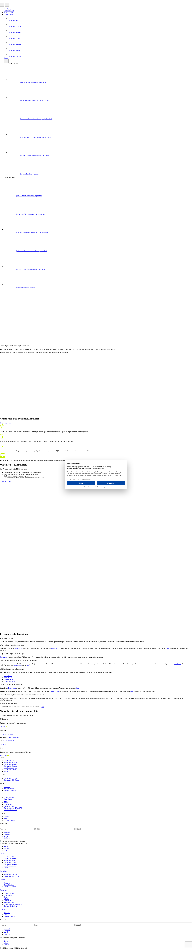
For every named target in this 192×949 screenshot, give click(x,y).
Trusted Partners (9, 788)
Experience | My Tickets (11, 780)
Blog (5, 801)
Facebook (7, 832)
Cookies (6, 850)
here (27, 665)
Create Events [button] (8, 14)
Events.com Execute (10, 766)
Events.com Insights (10, 768)
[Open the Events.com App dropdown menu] (2, 4)
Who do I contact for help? (8, 703)
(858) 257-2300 (8, 734)
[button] (96, 638)
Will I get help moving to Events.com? (12, 669)
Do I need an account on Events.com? (12, 684)
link (167, 648)
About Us (7, 816)
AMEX (37, 829)
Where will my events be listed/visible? (12, 645)
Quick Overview (9, 679)
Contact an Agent (9, 681)
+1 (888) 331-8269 (12, 737)
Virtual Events (8, 12)
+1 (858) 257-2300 (8, 741)
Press (5, 818)
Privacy (6, 848)
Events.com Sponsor (10, 764)
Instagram (7, 834)
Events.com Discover (11, 778)
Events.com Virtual (10, 770)
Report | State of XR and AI (13, 808)
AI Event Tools (9, 806)
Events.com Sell (9, 761)
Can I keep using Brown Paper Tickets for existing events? (18, 660)
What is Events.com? (6, 638)
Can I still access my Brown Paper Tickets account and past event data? (22, 695)
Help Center (8, 676)
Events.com (18, 648)
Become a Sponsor (10, 790)
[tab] (3, 853)
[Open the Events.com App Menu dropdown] (6, 61)
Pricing (6, 771)
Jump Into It (8, 677)
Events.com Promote (10, 762)
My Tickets (7, 9)
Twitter (6, 836)
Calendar (7, 787)
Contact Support (9, 797)
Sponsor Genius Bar (10, 810)
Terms (6, 846)
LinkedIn (7, 838)
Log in (6, 58)
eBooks (6, 802)
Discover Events (9, 11)
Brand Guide (8, 804)
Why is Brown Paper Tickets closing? (12, 653)
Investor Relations (9, 820)
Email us (3, 744)
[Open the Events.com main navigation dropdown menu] (7, 4)
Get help (2, 726)
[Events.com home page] (9, 2)
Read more (3, 755)
